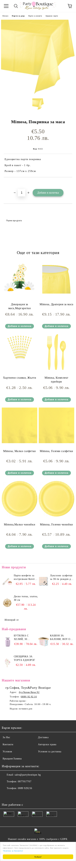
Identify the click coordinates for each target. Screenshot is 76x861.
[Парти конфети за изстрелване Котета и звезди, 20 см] (7, 582)
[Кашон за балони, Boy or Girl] (43, 642)
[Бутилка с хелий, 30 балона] (7, 642)
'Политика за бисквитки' (13, 850)
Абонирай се (11, 619)
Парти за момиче (35, 16)
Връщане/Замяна (12, 758)
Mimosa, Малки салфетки (19, 451)
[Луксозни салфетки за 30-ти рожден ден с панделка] (43, 582)
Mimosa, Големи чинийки (56, 524)
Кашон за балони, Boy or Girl (61, 637)
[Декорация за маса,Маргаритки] (19, 295)
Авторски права (47, 744)
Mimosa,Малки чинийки (19, 524)
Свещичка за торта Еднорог (24, 658)
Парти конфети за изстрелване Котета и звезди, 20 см (25, 577)
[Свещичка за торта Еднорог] (7, 663)
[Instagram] (14, 795)
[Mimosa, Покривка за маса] (38, 93)
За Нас (6, 737)
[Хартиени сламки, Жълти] (19, 360)
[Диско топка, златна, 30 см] (7, 603)
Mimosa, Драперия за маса (56, 304)
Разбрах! (38, 856)
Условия (7, 751)
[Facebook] (6, 795)
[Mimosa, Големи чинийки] (56, 515)
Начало (5, 16)
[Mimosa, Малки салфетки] (19, 442)
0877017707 (24, 781)
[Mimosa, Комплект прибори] (56, 369)
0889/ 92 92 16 (29, 696)
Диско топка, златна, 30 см (26, 598)
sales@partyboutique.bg (28, 774)
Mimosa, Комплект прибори (56, 379)
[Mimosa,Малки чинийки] (19, 515)
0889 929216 (25, 788)
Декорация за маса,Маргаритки (19, 306)
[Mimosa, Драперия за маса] (56, 295)
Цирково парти (52, 16)
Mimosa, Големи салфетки (56, 451)
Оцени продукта (14, 220)
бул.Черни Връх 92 (29, 692)
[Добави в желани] (69, 183)
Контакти (8, 744)
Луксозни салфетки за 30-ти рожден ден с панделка (62, 577)
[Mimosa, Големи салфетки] (56, 442)
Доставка (43, 737)
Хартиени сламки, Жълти (19, 377)
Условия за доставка (49, 751)
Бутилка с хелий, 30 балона (21, 637)
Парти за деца (18, 16)
